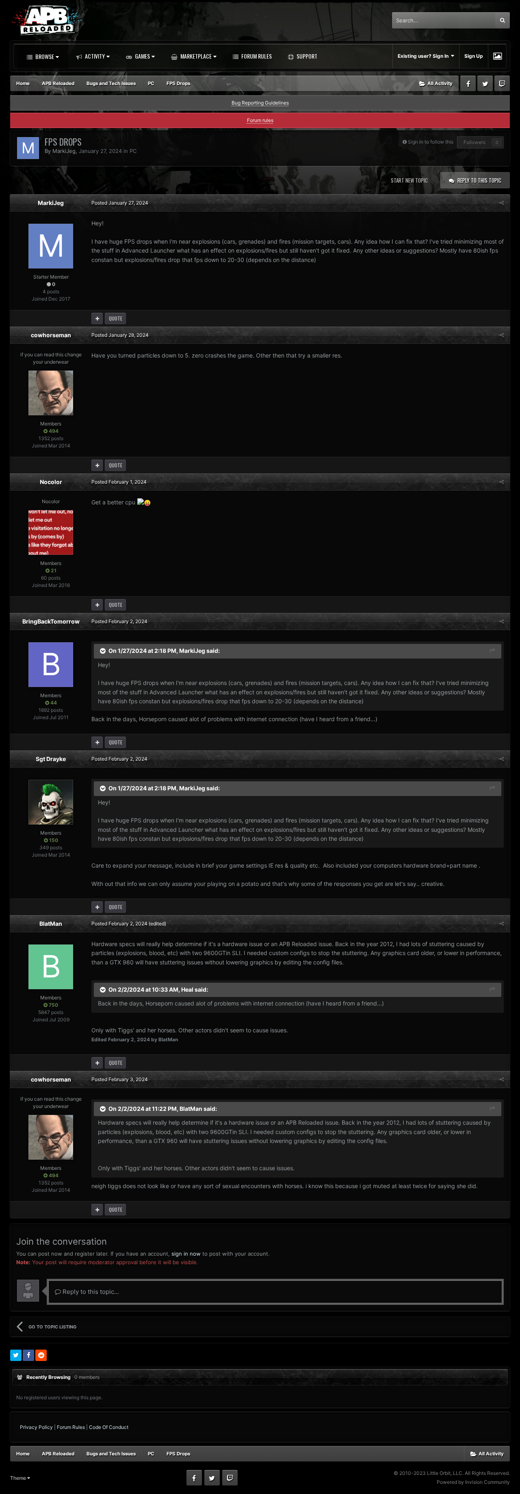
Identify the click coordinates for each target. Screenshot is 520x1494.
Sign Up (473, 56)
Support (306, 56)
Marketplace (195, 56)
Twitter (485, 83)
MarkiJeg (64, 151)
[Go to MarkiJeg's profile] (28, 148)
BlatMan (50, 923)
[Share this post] (502, 203)
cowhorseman (51, 335)
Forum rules (260, 120)
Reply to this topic (479, 180)
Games (142, 56)
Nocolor (51, 481)
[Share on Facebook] (28, 1355)
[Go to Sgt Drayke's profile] (50, 802)
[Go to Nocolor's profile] (50, 532)
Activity (94, 56)
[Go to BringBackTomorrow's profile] (50, 664)
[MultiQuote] (97, 318)
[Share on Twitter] (16, 1355)
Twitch (502, 83)
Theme (18, 1478)
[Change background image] (497, 56)
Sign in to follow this (430, 142)
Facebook (468, 83)
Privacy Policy (36, 1427)
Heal (187, 989)
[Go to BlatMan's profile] (50, 966)
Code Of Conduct (108, 1427)
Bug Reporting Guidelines (260, 103)
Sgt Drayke (51, 758)
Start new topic (409, 180)
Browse (44, 56)
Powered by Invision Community (473, 1482)
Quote (115, 318)
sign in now (186, 1253)
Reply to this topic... (90, 1292)
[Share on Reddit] (41, 1355)
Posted (119, 203)
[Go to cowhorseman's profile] (50, 393)
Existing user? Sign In (424, 56)
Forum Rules (256, 56)
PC (133, 151)
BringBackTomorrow (51, 621)
